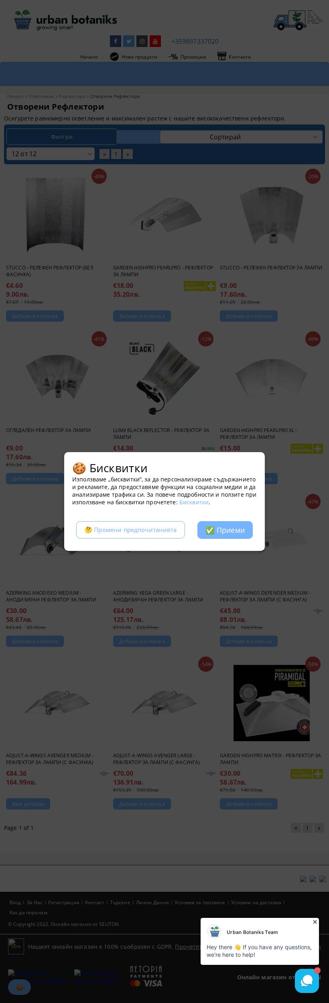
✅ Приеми (225, 530)
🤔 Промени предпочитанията (131, 530)
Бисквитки (194, 502)
